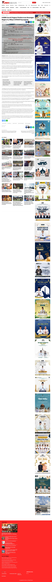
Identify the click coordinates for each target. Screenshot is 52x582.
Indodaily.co (9, 123)
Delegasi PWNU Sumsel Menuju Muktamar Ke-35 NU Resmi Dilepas (7, 168)
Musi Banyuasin (13, 545)
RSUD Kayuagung (27, 123)
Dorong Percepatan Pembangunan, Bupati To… (10, 543)
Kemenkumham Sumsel (8, 550)
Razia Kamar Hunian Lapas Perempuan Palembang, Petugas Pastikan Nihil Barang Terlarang (17, 146)
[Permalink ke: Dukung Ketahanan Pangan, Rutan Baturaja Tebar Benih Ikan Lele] (29, 174)
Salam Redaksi (4, 573)
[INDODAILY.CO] (10, 2)
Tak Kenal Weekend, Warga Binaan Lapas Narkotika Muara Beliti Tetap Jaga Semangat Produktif (28, 168)
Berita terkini (4, 123)
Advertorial (3, 533)
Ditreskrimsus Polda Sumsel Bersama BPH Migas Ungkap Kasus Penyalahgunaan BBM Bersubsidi (9, 131)
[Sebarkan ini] (26, 22)
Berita (7, 533)
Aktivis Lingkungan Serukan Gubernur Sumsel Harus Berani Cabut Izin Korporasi (18, 179)
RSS (28, 573)
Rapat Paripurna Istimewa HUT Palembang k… (9, 534)
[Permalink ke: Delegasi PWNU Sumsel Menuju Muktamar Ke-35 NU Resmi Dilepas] (7, 163)
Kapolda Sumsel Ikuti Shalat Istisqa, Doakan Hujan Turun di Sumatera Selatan (29, 157)
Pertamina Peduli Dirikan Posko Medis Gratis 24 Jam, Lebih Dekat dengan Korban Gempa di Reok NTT (28, 203)
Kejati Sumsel (15, 123)
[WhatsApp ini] (33, 22)
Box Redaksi (4, 576)
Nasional (15, 536)
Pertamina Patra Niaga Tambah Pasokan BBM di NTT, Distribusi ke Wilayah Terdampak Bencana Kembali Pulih (29, 191)
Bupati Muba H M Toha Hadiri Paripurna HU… (10, 548)
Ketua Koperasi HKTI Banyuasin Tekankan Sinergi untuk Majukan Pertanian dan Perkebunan (7, 203)
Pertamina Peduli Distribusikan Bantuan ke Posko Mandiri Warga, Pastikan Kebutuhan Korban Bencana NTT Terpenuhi (6, 180)
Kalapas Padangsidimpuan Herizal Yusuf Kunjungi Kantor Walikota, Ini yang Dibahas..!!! (25, 12)
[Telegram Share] (31, 22)
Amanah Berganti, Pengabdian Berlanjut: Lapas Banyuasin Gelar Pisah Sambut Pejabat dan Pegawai (7, 157)
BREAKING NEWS (11, 536)
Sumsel (6, 551)
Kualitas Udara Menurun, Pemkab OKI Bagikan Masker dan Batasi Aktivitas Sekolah (6, 190)
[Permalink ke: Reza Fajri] (3, 21)
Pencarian (34, 2)
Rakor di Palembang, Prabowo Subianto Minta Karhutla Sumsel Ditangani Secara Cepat (17, 191)
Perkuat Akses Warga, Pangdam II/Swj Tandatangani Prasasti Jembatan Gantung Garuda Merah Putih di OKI (18, 157)
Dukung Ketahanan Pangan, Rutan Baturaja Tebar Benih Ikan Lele (28, 179)
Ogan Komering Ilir (21, 123)
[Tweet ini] (29, 22)
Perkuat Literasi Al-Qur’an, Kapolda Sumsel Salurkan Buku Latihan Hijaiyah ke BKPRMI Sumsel (17, 168)
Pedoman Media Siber (13, 573)
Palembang (9, 533)
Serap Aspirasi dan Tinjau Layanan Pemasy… (11, 539)
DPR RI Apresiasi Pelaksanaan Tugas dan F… (10, 553)
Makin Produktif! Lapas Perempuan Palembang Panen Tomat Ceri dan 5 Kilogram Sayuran (7, 146)
